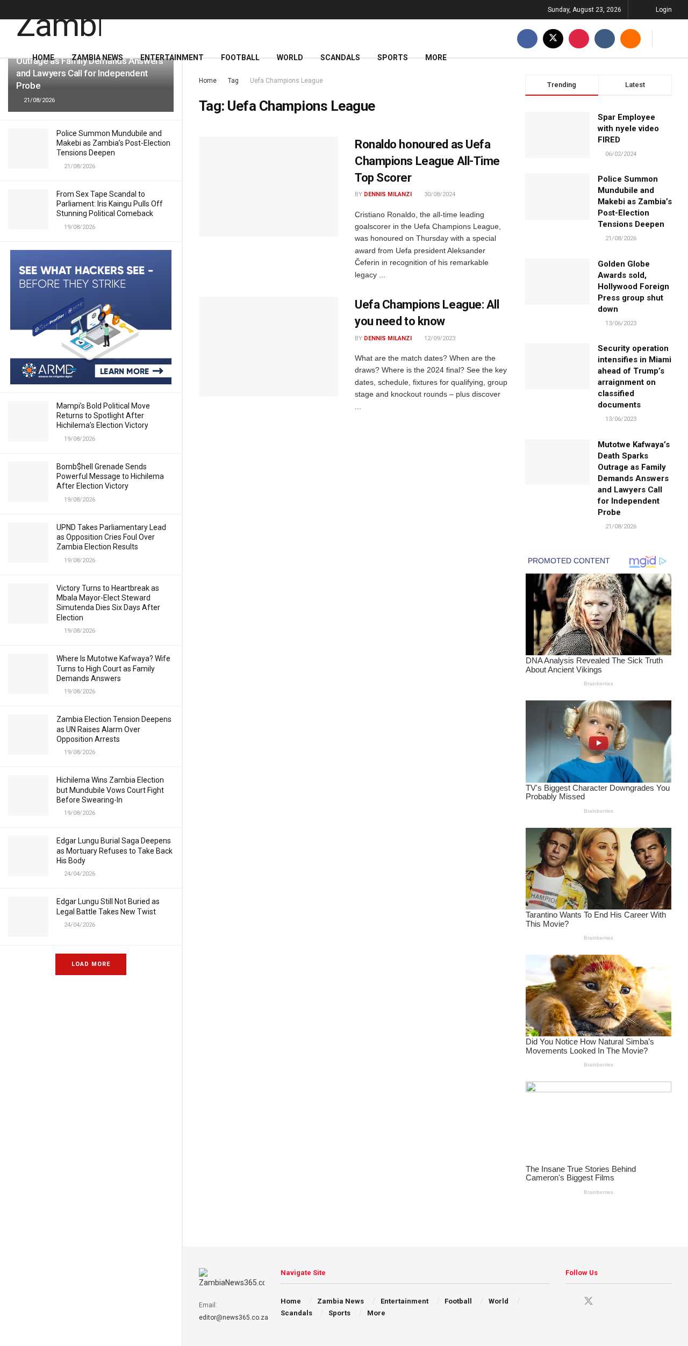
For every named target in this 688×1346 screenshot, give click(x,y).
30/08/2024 (438, 194)
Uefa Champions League (286, 80)
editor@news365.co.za (233, 1317)
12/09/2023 (438, 338)
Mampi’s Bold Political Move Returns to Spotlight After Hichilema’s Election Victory (103, 415)
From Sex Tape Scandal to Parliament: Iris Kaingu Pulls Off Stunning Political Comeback (109, 204)
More (436, 57)
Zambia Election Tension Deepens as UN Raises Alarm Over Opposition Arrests (113, 729)
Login (663, 9)
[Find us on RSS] (630, 38)
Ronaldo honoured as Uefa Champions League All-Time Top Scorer (427, 161)
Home (43, 57)
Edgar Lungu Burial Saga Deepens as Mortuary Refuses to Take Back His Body (114, 850)
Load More (90, 964)
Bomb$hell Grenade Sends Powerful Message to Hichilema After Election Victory (110, 476)
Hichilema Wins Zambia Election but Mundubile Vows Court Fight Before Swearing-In (110, 790)
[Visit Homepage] (58, 20)
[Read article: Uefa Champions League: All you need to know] (269, 347)
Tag (233, 80)
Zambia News (97, 57)
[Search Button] (668, 38)
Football (240, 57)
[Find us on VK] (604, 38)
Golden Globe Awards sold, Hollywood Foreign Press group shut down (633, 286)
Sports (392, 57)
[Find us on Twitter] (553, 38)
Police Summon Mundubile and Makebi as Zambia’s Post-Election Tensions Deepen (113, 143)
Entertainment (172, 57)
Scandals (340, 57)
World (290, 57)
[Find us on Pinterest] (579, 38)
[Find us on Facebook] (527, 38)
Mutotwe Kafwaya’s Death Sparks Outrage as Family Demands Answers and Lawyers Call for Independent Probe (634, 478)
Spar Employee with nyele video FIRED (628, 128)
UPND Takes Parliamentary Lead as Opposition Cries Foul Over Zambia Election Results (111, 537)
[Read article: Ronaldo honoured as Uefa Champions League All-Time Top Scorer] (269, 187)
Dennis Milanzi (388, 194)
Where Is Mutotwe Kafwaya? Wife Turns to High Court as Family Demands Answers (113, 668)
